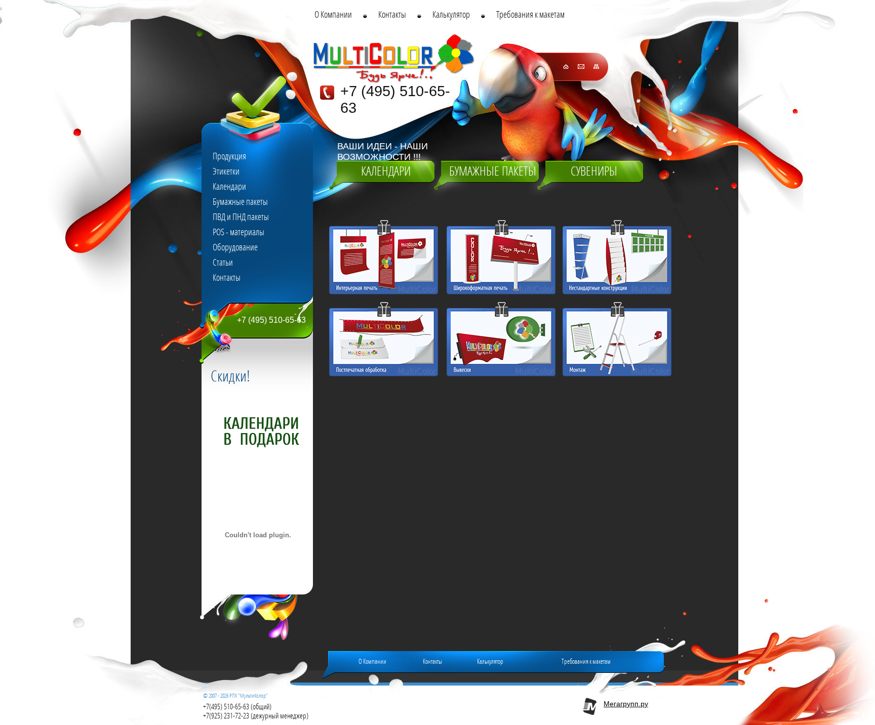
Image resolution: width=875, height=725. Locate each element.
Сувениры (594, 171)
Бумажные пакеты (492, 171)
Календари (386, 171)
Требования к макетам (586, 661)
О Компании (372, 661)
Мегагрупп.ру (626, 704)
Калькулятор (490, 661)
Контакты (432, 661)
